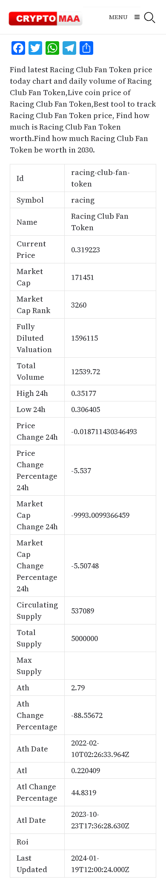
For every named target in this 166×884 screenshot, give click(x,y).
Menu (118, 17)
